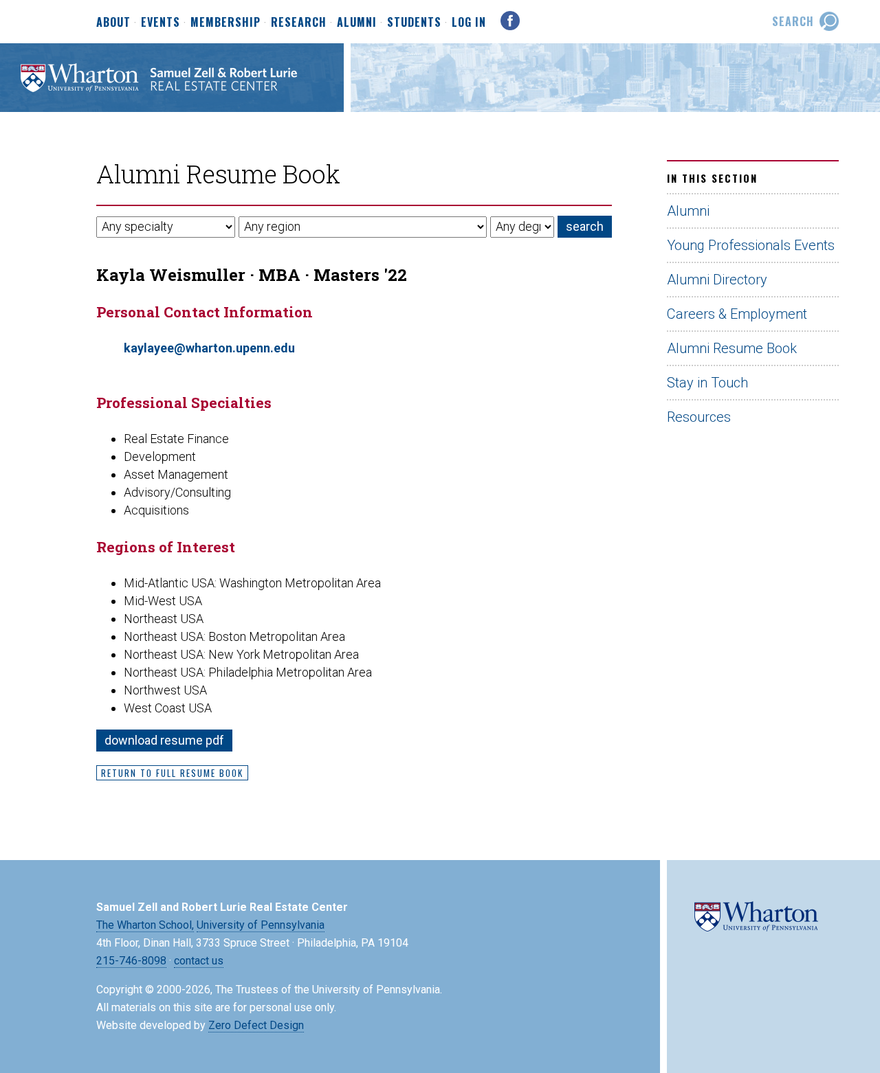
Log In (469, 21)
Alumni (357, 22)
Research (299, 22)
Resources (699, 417)
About (113, 22)
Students (414, 22)
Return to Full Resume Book (172, 773)
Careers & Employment (737, 314)
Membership (225, 22)
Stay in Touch (707, 382)
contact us (198, 960)
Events (160, 22)
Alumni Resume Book (732, 348)
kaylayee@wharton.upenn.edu (209, 348)
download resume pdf (164, 740)
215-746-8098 (131, 960)
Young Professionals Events (751, 245)
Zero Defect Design (256, 1025)
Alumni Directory (717, 279)
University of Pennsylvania (260, 924)
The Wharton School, (145, 924)
